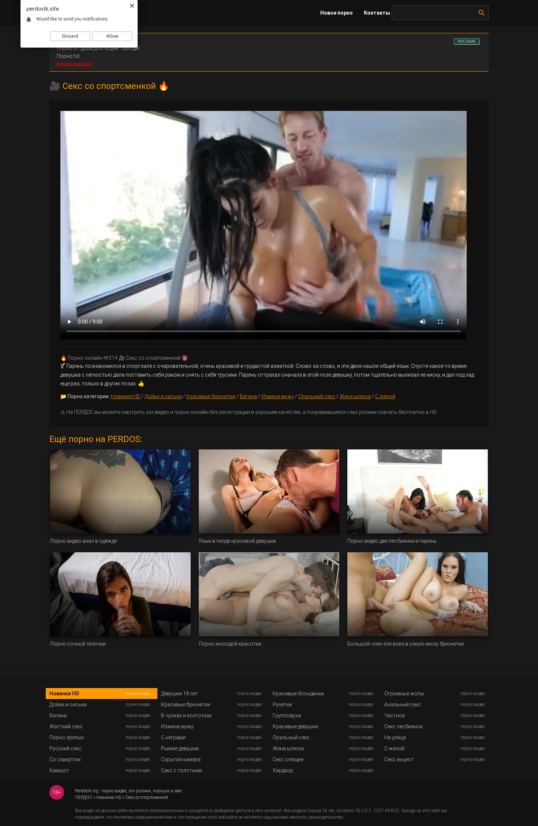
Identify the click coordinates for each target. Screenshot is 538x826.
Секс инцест (399, 759)
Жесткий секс (66, 726)
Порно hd (68, 56)
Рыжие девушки (180, 748)
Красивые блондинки (298, 693)
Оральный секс (316, 396)
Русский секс (65, 748)
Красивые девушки (295, 726)
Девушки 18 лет (179, 693)
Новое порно (336, 13)
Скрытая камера (181, 759)
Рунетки (282, 704)
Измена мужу (277, 396)
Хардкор (283, 770)
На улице (395, 737)
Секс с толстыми (181, 770)
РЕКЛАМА (466, 42)
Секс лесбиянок (403, 726)
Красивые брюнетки (210, 396)
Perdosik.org (86, 790)
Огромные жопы (404, 693)
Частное (394, 715)
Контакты (377, 13)
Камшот (59, 770)
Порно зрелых (66, 737)
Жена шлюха (355, 396)
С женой (385, 396)
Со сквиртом (65, 759)
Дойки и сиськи (163, 396)
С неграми (173, 737)
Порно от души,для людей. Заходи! (98, 48)
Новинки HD (125, 396)
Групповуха (287, 715)
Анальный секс (402, 704)
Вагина (248, 396)
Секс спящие (288, 759)
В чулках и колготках (186, 715)
